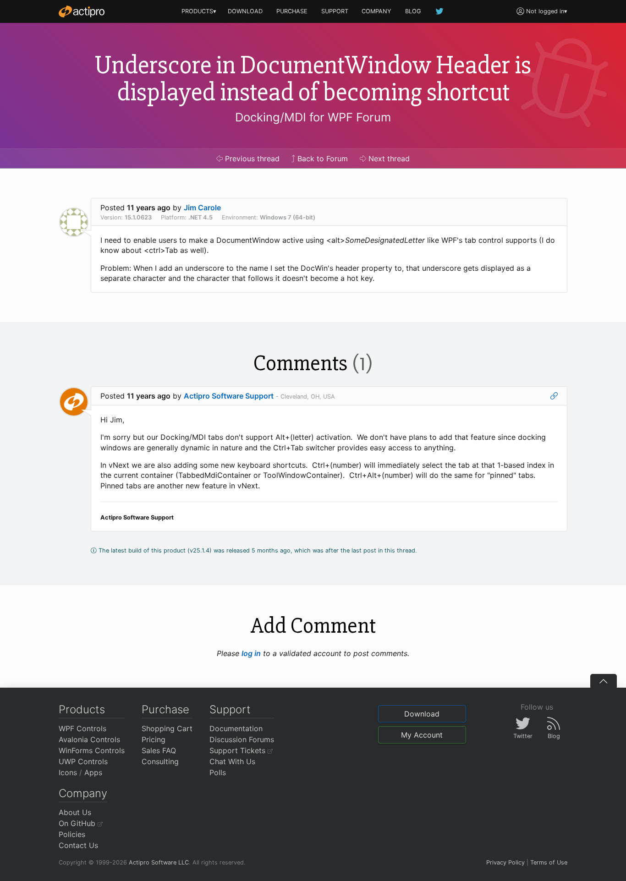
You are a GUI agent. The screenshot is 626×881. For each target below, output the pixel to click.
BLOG (413, 11)
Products (82, 709)
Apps (93, 772)
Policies (72, 834)
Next (388, 158)
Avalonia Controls (89, 739)
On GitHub (78, 823)
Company (83, 793)
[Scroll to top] (603, 681)
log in (251, 653)
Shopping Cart (167, 728)
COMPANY (376, 11)
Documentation (236, 728)
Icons (68, 772)
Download (421, 713)
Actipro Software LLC (159, 862)
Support (230, 709)
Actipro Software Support (229, 395)
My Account (422, 734)
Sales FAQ (159, 750)
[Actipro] (81, 11)
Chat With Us (232, 761)
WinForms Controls (92, 750)
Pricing (153, 739)
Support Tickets (238, 750)
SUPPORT (334, 11)
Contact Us (78, 845)
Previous (251, 158)
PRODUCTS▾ (198, 11)
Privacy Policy (505, 862)
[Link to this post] (554, 395)
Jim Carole (202, 207)
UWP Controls (83, 761)
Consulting (160, 761)
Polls (217, 772)
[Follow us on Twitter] (440, 11)
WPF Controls (82, 728)
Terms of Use (548, 862)
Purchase (165, 709)
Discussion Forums (241, 739)
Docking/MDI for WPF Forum (313, 117)
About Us (75, 812)
